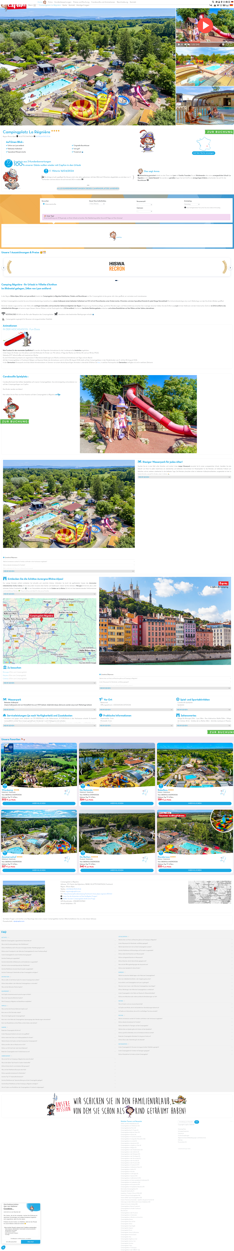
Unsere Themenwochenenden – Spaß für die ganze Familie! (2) (137, 1199)
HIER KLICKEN (39, 803)
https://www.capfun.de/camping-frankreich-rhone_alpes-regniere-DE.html (88, 894)
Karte (65, 5)
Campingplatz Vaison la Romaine (130, 1232)
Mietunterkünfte (50, 204)
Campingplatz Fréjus (126, 1245)
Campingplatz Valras (126, 1223)
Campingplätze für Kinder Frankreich (131, 1208)
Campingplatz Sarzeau (127, 1243)
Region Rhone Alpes (9, 136)
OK (197, 1122)
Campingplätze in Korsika (128, 1171)
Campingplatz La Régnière (50, 5)
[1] (116, 280)
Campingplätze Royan (127, 1219)
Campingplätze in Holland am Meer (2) (131, 1167)
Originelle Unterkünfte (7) (127, 1191)
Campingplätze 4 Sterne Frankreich (130, 1206)
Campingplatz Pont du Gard (128, 1234)
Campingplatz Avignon (127, 1228)
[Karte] (218, 5)
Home (40, 2)
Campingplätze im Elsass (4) (128, 1134)
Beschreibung (122, 2)
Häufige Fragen (82, 5)
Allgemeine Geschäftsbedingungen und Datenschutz (192, 1137)
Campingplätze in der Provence (129, 1212)
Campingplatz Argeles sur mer (129, 1239)
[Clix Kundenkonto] (215, 5)
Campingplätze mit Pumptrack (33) (130, 1184)
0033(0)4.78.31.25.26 (43, 136)
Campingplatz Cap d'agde (128, 1226)
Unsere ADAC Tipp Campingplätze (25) (131, 1197)
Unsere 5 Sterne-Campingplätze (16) (130, 1195)
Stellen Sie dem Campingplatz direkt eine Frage (79, 899)
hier (99, 362)
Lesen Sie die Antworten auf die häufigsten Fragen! (80, 896)
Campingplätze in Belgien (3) (128, 1147)
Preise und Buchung (81, 2)
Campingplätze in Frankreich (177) (130, 1165)
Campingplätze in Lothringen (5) (129, 1173)
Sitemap (180, 1140)
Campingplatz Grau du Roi (128, 1221)
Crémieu (6, 678)
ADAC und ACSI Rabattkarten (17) (130, 1123)
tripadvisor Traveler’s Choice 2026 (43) (131, 1193)
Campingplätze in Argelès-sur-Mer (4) (131, 1145)
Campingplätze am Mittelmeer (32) (130, 1125)
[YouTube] (227, 5)
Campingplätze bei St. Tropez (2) (129, 1130)
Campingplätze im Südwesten (129, 1215)
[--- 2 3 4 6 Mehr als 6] (144, 205)
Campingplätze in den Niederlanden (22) (132, 1149)
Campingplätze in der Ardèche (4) (130, 1152)
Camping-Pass (182, 1129)
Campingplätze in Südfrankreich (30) (131, 1178)
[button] (42, 177)
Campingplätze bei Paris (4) (128, 1128)
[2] (118, 280)
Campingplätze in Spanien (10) (129, 1175)
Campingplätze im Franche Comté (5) (131, 1136)
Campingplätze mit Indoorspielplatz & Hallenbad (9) (135, 1180)
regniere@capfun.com (73, 891)
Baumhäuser (124, 1210)
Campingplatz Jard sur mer (128, 1241)
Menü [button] (30, 5)
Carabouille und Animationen (103, 2)
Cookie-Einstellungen (183, 1135)
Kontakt (72, 5)
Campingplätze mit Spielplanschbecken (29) (132, 1186)
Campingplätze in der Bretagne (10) (130, 1154)
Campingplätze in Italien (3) (128, 1169)
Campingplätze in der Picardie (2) (130, 1160)
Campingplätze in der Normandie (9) (131, 1158)
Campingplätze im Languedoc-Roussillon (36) (133, 1139)
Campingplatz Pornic (126, 1230)
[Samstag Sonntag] (192, 204)
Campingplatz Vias (126, 1236)
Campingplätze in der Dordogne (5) (130, 1156)
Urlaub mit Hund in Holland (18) (129, 1204)
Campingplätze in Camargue (128, 1247)
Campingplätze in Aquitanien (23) (130, 1143)
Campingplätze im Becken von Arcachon (132, 1217)
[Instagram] (221, 5)
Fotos (50, 2)
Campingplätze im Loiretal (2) (129, 1141)
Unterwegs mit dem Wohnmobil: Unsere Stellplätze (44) (135, 1202)
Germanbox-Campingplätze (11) (129, 1189)
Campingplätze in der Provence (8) (130, 1162)
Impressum (181, 1133)
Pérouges (6, 672)
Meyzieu (5, 675)
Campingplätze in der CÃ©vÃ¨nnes (130, 1249)
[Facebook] (224, 5)
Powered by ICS (182, 1142)
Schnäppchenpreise (183, 1131)
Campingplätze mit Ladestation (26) (130, 1182)
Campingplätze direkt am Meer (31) (130, 1132)
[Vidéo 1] (205, 27)
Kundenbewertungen (62, 2)
